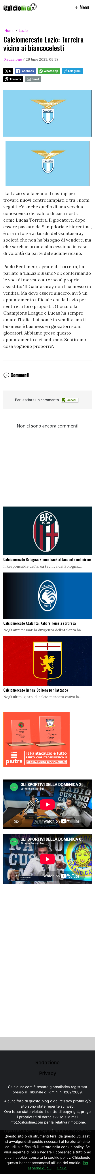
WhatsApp (51, 71)
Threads (15, 79)
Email (35, 79)
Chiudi (62, 1168)
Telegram (74, 71)
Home (9, 30)
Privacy (47, 1073)
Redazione (13, 59)
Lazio (23, 30)
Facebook (27, 71)
